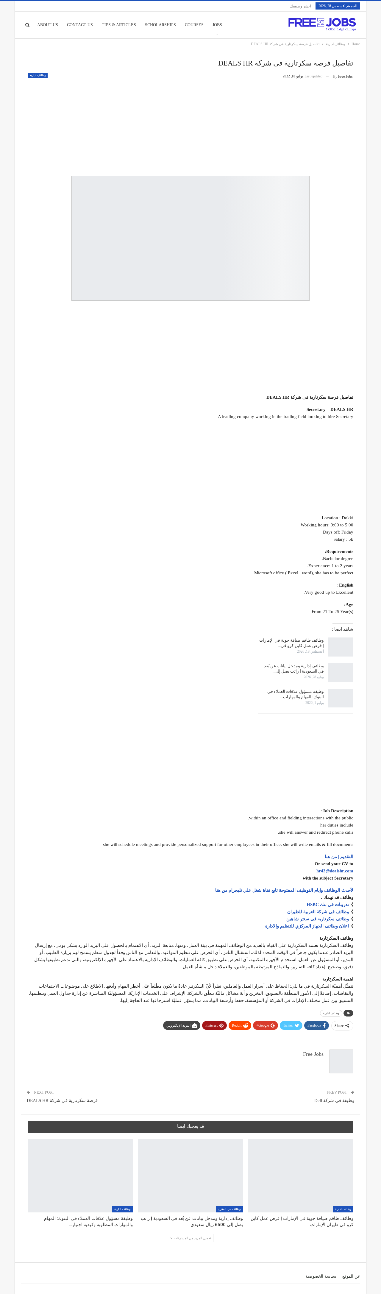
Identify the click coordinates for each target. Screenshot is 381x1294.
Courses (194, 25)
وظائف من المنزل (229, 1209)
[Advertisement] (190, 125)
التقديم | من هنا (339, 856)
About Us (47, 25)
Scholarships (160, 25)
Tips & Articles (119, 25)
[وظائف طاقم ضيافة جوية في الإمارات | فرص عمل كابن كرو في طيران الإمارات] (340, 647)
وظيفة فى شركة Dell (334, 1100)
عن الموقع (351, 1276)
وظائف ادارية (37, 75)
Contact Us (80, 25)
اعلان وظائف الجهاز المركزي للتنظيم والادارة (307, 926)
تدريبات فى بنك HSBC (328, 904)
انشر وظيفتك (300, 6)
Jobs (217, 25)
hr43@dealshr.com (334, 871)
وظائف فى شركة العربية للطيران (318, 911)
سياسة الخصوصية (320, 1276)
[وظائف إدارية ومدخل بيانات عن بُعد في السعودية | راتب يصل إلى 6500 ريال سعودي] (340, 672)
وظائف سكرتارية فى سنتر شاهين (317, 918)
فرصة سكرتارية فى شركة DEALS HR (62, 1100)
